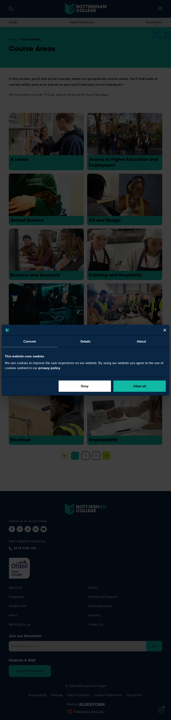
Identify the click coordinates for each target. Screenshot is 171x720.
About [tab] (141, 341)
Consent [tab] (29, 341)
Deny (84, 386)
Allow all (139, 386)
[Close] (164, 330)
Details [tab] (85, 341)
